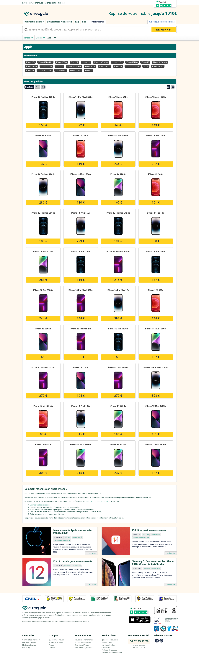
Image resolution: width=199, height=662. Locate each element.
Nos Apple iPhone (82, 645)
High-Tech (67, 537)
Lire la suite (91, 553)
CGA (103, 647)
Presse (51, 645)
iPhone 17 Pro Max (45, 62)
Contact (52, 647)
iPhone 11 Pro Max (102, 501)
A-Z (43, 87)
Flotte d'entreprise (29, 645)
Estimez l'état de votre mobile (40, 505)
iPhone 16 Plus (132, 62)
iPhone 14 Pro (90, 66)
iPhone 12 (88, 70)
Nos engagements (56, 642)
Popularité (29, 87)
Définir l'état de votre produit (59, 22)
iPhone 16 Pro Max (101, 62)
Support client (107, 642)
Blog (84, 22)
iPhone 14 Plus (104, 66)
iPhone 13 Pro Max (133, 66)
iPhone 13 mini (157, 66)
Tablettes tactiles (155, 534)
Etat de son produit (29, 642)
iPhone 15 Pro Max (160, 62)
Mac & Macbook (77, 537)
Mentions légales (108, 645)
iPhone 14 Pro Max (74, 66)
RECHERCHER (163, 29)
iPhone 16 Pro (117, 62)
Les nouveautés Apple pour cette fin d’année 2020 (72, 531)
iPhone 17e (30, 62)
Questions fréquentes (110, 640)
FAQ (77, 22)
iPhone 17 (74, 62)
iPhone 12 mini (75, 70)
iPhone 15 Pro (31, 66)
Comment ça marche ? (34, 22)
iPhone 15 (59, 66)
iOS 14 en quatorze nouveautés (149, 530)
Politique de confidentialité (112, 652)
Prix (37, 87)
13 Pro (145, 66)
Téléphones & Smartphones (62, 540)
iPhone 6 (89, 501)
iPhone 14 (118, 66)
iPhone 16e (86, 62)
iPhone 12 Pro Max (45, 70)
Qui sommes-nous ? (56, 640)
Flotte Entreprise (97, 22)
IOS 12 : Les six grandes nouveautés (72, 561)
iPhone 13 (30, 70)
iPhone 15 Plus (46, 66)
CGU (108, 647)
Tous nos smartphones (84, 640)
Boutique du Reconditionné (163, 22)
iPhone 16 (145, 62)
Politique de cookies (109, 650)
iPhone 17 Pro (61, 62)
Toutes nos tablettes (83, 642)
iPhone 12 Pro (61, 70)
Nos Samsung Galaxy (83, 647)
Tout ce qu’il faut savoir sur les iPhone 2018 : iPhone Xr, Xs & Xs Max (153, 563)
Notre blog (26, 647)
